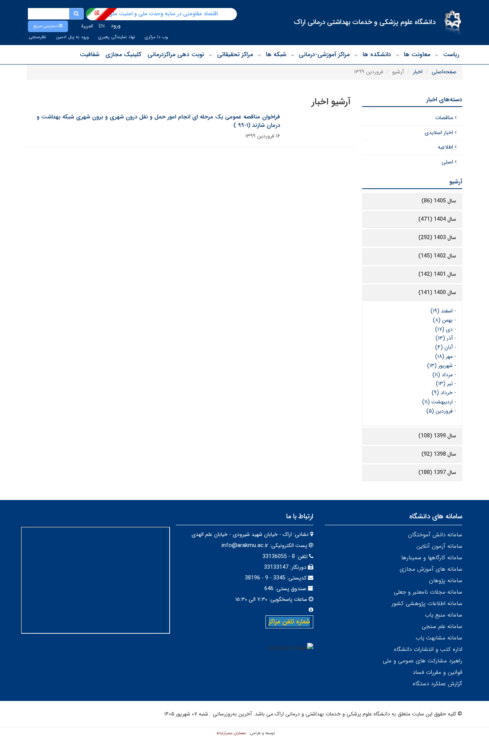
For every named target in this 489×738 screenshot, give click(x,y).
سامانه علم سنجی (442, 626)
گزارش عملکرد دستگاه (437, 683)
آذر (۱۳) (444, 338)
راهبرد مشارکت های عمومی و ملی (422, 660)
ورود (116, 25)
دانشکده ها (377, 54)
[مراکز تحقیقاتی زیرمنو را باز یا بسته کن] (210, 55)
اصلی (447, 162)
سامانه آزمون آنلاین (439, 546)
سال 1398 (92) (438, 454)
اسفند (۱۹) (442, 311)
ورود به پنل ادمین (72, 37)
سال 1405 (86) (438, 201)
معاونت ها (417, 54)
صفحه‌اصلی (444, 72)
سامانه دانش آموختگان (435, 534)
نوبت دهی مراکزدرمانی (175, 54)
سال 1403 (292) (437, 237)
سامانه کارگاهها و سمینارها (431, 557)
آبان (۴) (444, 347)
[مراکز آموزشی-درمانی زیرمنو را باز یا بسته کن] (292, 55)
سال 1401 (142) (437, 274)
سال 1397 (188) (437, 472)
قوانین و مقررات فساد (437, 672)
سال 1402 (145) (437, 256)
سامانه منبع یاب (443, 615)
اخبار (418, 72)
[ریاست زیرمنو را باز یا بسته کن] (436, 55)
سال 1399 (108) (437, 436)
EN (102, 26)
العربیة (87, 26)
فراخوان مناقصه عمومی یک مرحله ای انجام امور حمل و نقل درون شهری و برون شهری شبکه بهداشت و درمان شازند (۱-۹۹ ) (158, 121)
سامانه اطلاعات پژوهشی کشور (427, 603)
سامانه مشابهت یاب (439, 638)
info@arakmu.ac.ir (245, 545)
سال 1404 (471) (437, 219)
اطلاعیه (445, 147)
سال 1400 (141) (437, 292)
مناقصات (444, 117)
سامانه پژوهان (445, 580)
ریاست (451, 54)
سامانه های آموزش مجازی (431, 569)
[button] (48, 26)
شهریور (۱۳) (440, 365)
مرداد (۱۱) (442, 375)
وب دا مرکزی (156, 37)
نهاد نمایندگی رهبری (116, 37)
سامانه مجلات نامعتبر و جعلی (428, 592)
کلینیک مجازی (123, 54)
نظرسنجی (37, 37)
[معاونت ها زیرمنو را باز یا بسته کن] (397, 55)
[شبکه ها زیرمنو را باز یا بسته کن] (259, 55)
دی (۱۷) (444, 329)
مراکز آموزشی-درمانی (324, 54)
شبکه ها (276, 54)
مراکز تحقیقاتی (235, 54)
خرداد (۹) (442, 392)
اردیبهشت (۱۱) (437, 402)
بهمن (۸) (443, 320)
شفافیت (89, 54)
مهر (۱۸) (444, 356)
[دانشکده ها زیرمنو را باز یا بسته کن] (356, 55)
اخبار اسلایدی (438, 132)
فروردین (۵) (439, 411)
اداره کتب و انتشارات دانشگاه (428, 649)
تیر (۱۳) (444, 383)
